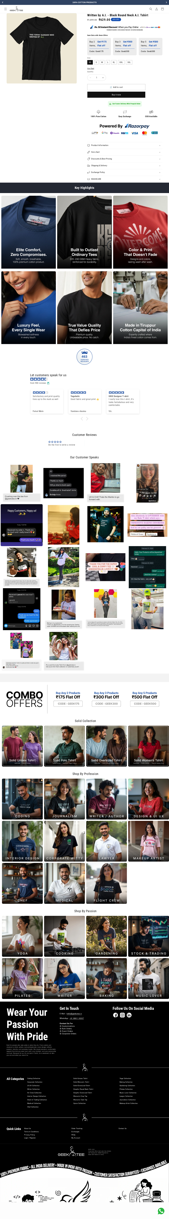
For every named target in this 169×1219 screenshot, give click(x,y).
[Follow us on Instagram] (122, 1015)
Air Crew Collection (34, 1093)
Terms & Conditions (31, 1131)
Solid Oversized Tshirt (81, 1085)
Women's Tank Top (80, 1100)
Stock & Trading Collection (37, 1100)
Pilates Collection (126, 1089)
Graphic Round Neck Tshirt (83, 1089)
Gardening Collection (127, 1085)
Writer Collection (33, 1089)
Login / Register (30, 1138)
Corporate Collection (34, 1082)
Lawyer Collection (126, 1096)
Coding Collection (33, 1078)
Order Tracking (76, 1128)
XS (90, 62)
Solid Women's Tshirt (81, 1082)
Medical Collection (34, 1103)
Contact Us (123, 1128)
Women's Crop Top (80, 1096)
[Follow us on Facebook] (115, 1015)
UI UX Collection (33, 1085)
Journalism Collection (128, 1100)
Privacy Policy (29, 1135)
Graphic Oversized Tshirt (82, 1093)
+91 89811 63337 (77, 1018)
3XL (129, 62)
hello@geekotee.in (74, 1013)
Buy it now (116, 95)
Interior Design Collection (36, 1096)
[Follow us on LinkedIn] (129, 1015)
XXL (121, 62)
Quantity (90, 72)
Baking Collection (126, 1082)
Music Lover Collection (128, 1093)
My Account (75, 1138)
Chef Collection (33, 1107)
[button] (5, 9)
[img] (86, 379)
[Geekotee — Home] (71, 1151)
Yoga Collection (125, 1078)
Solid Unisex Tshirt (80, 1078)
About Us (27, 1128)
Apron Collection (79, 1103)
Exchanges (75, 1131)
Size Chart (90, 68)
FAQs (73, 1135)
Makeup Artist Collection (129, 1103)
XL (114, 62)
